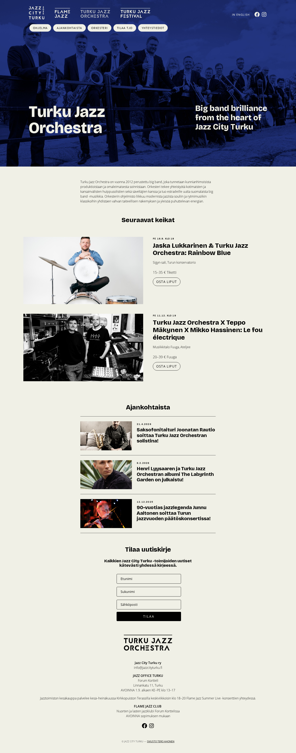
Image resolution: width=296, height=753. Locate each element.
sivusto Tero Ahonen (160, 741)
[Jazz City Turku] (36, 12)
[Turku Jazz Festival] (135, 13)
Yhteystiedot (153, 28)
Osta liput (166, 282)
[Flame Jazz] (62, 13)
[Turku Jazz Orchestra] (95, 13)
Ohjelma (40, 28)
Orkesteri (99, 28)
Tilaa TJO (125, 28)
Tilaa (149, 616)
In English (241, 15)
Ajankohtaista (69, 28)
